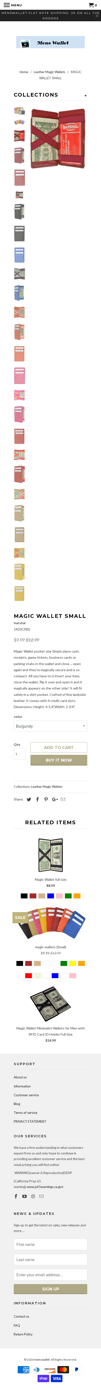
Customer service (26, 1095)
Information (22, 1086)
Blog (17, 1104)
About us (20, 1077)
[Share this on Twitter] (28, 799)
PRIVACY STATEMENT (30, 1121)
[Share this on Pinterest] (45, 799)
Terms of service (25, 1113)
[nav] (13, 5)
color (18, 716)
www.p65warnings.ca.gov (45, 1187)
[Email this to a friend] (62, 799)
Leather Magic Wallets (47, 787)
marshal (19, 623)
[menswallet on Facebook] (16, 1196)
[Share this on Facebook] (37, 799)
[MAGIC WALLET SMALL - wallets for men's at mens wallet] (57, 139)
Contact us (21, 1316)
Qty (17, 744)
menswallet (42, 1359)
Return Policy (23, 1334)
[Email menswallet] (42, 1196)
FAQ (17, 1325)
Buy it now (59, 760)
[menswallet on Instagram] (33, 1196)
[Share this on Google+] (54, 799)
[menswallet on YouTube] (25, 1196)
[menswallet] (50, 38)
